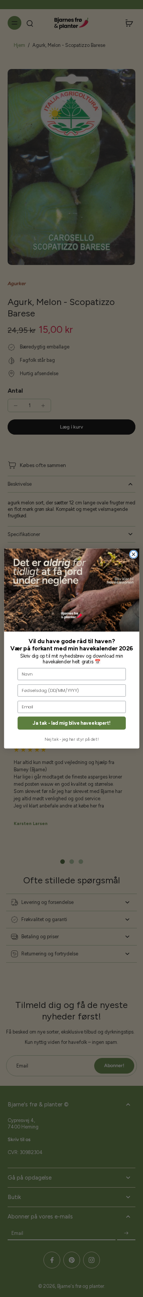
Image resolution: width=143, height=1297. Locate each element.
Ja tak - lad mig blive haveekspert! (72, 723)
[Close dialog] (133, 554)
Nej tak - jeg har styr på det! (72, 739)
